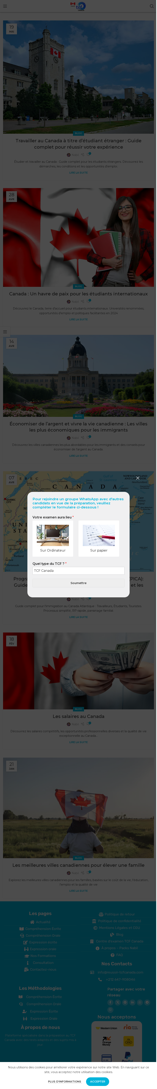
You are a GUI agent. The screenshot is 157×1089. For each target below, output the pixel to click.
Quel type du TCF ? (50, 564)
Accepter (97, 1081)
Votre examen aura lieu (53, 517)
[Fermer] (138, 478)
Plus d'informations (65, 1081)
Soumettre (78, 583)
